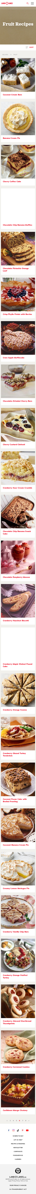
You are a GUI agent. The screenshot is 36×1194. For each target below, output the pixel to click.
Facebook (9, 1130)
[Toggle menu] (32, 3)
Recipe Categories (18, 1143)
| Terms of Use (24, 1180)
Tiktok (18, 1130)
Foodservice (18, 1155)
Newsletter (18, 1147)
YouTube (27, 1130)
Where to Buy (18, 1136)
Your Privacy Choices (18, 1185)
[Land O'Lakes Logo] (7, 3)
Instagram (13, 1130)
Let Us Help (18, 1140)
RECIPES (5, 54)
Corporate (18, 1151)
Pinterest (23, 1130)
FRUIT (15, 54)
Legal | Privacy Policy (14, 1180)
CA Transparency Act (18, 1189)
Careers (18, 1159)
